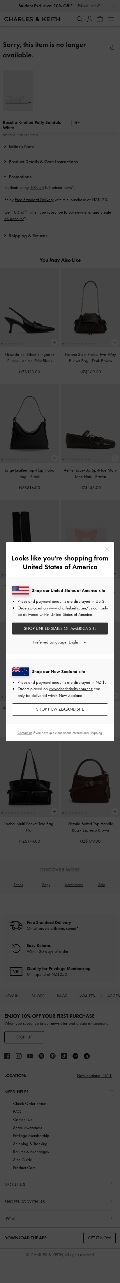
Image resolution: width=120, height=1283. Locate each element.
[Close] (107, 549)
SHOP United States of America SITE (60, 628)
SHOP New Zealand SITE (60, 709)
